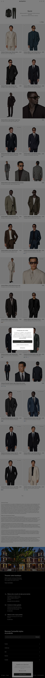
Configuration (22, 347)
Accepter (22, 341)
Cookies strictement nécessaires (22, 344)
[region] (23, 339)
